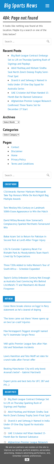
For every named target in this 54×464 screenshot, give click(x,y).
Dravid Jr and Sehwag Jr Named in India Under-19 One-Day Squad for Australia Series (27, 84)
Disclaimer (16, 151)
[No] (50, 453)
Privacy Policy (18, 159)
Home (14, 155)
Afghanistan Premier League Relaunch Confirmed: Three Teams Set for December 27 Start (29, 105)
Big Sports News (20, 5)
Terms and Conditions (22, 163)
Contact (15, 147)
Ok (27, 460)
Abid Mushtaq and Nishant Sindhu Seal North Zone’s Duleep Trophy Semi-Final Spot (28, 72)
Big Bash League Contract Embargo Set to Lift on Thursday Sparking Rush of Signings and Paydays (29, 59)
